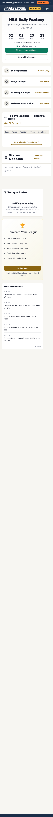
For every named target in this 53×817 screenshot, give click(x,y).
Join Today (35, 8)
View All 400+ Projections (25, 142)
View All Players (11, 123)
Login (46, 8)
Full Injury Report (38, 157)
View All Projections (27, 57)
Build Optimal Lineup (28, 50)
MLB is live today (26, 46)
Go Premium (22, 268)
